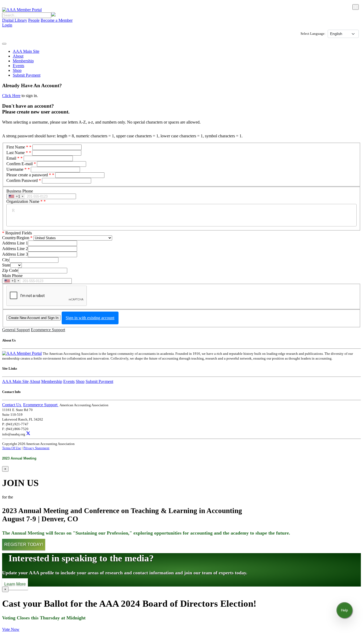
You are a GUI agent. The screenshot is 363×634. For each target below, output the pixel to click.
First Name (17, 147)
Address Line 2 (15, 248)
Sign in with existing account (90, 318)
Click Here (11, 95)
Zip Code (10, 270)
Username (16, 169)
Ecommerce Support (48, 329)
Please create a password (28, 175)
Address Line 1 (15, 243)
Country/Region (15, 237)
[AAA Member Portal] (22, 9)
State (6, 265)
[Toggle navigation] (4, 44)
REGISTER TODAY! (23, 544)
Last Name (17, 152)
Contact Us (12, 405)
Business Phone (19, 191)
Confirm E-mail (19, 163)
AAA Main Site (26, 51)
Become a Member (57, 20)
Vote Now (10, 629)
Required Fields (17, 233)
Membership (23, 61)
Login (7, 25)
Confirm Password (22, 180)
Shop (17, 70)
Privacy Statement (36, 448)
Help (344, 610)
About (18, 56)
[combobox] (16, 196)
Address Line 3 (15, 254)
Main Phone (12, 275)
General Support (16, 329)
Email (12, 158)
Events (18, 65)
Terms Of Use (11, 448)
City (5, 259)
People (34, 20)
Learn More (15, 584)
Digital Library (14, 20)
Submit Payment (26, 75)
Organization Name (24, 201)
